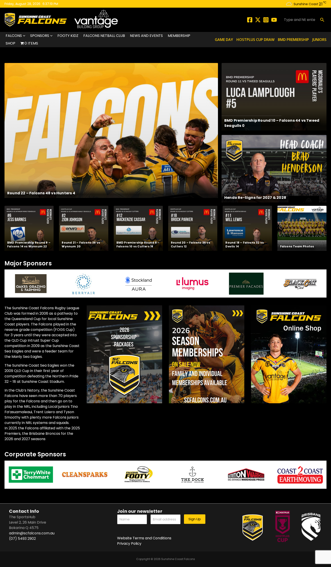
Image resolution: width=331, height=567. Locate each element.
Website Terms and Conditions (144, 538)
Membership (179, 35)
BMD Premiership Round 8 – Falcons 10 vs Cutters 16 (138, 244)
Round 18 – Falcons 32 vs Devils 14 (244, 244)
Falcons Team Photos (297, 246)
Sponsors (39, 35)
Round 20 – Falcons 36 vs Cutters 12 (190, 244)
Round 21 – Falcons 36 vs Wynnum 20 (81, 244)
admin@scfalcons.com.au (31, 533)
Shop (10, 43)
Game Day (224, 39)
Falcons (14, 35)
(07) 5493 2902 (22, 538)
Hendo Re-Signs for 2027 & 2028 (255, 197)
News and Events (146, 35)
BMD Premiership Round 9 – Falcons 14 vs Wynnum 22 (28, 244)
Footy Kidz (67, 35)
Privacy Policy (129, 543)
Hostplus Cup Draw (255, 39)
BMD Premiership (293, 39)
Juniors (319, 39)
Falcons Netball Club (104, 35)
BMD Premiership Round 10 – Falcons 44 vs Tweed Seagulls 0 (271, 123)
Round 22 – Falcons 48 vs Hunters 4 (41, 193)
